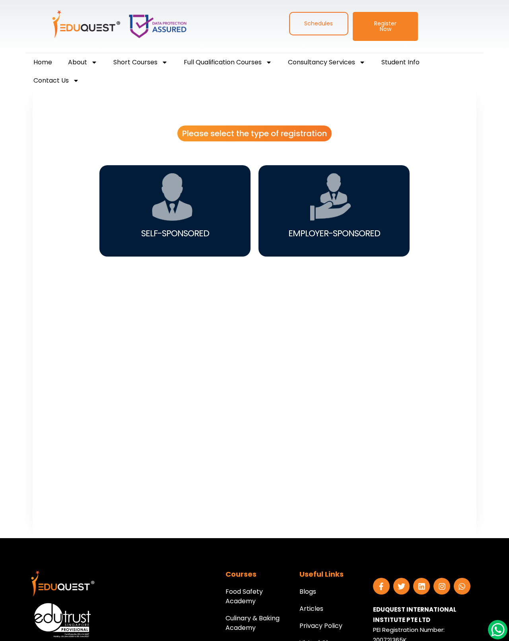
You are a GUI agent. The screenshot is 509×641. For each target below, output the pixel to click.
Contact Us (51, 80)
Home (42, 62)
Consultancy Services (321, 62)
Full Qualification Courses (223, 62)
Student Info (400, 62)
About (77, 62)
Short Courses (135, 62)
